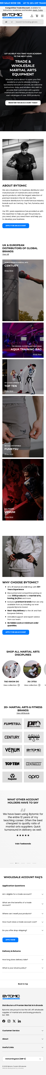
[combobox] (23, 22)
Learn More (34, 10)
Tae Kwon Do (11, 681)
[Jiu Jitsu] (32, 669)
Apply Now (10, 940)
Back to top (23, 984)
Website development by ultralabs (13, 1068)
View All (5, 254)
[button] (37, 15)
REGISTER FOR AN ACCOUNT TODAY (23, 103)
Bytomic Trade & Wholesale (17, 1066)
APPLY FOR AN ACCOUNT (16, 226)
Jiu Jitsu (32, 681)
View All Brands (23, 713)
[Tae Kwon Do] (11, 669)
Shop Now (8, 270)
